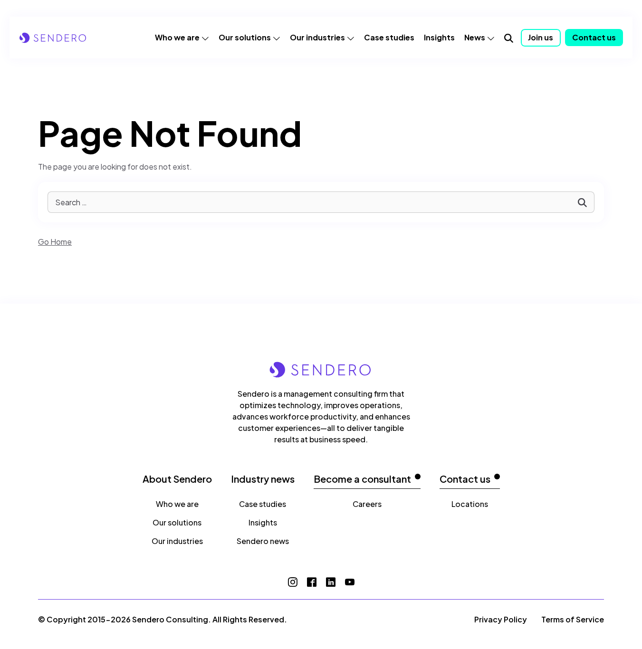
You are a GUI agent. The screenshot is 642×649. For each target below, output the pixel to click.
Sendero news (263, 541)
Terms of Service (572, 619)
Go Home (55, 242)
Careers (367, 504)
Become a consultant (362, 479)
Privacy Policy (500, 619)
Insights (439, 37)
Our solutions (245, 37)
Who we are (177, 37)
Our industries (317, 37)
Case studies (389, 37)
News (474, 37)
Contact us (594, 37)
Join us (540, 37)
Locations (469, 504)
